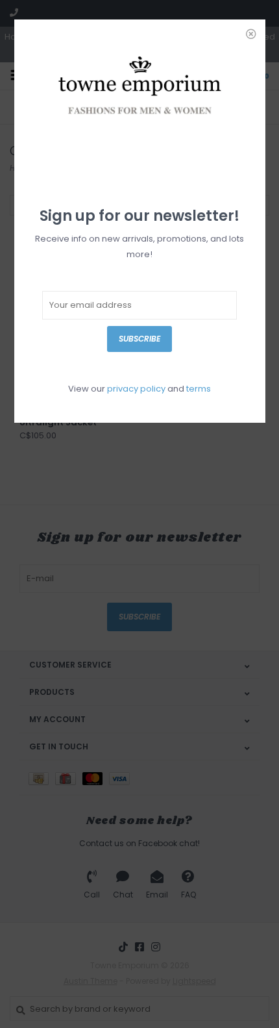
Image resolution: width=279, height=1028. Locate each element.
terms (198, 388)
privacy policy (136, 388)
